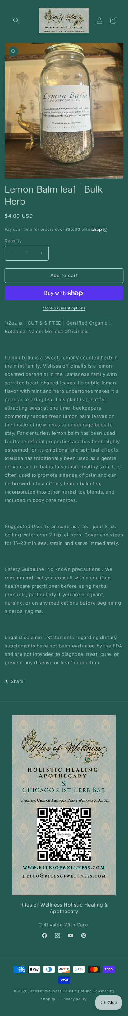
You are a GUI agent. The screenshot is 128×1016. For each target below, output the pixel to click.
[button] (16, 20)
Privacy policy (74, 999)
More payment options (64, 308)
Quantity (13, 240)
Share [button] (17, 681)
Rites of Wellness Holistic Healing (61, 991)
